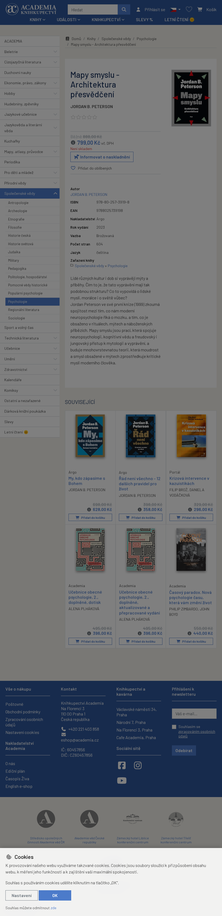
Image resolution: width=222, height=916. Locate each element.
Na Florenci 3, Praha (134, 729)
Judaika (14, 252)
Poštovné (14, 704)
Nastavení (22, 895)
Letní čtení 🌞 (180, 19)
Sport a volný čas (19, 327)
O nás (10, 763)
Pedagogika (17, 268)
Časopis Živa (17, 778)
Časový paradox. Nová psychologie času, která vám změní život (190, 597)
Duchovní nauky (17, 72)
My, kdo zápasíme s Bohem (86, 480)
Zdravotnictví (15, 369)
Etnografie (16, 219)
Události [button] (66, 19)
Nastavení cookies (22, 732)
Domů (76, 38)
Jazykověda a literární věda (23, 127)
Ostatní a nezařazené (22, 400)
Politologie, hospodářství (27, 277)
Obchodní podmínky (22, 711)
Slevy (9, 421)
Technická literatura (21, 338)
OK (55, 895)
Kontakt (69, 688)
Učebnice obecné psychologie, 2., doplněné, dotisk (85, 597)
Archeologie (17, 211)
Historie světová (20, 244)
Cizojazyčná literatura (22, 62)
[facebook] (121, 765)
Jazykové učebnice (20, 114)
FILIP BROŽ (178, 489)
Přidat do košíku (93, 517)
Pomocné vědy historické (27, 285)
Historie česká (19, 235)
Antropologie (18, 202)
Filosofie (15, 227)
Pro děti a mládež (18, 172)
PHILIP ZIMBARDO (183, 609)
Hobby (9, 93)
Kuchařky (12, 141)
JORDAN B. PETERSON (91, 106)
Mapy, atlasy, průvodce (23, 151)
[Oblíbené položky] (189, 9)
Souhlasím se (196, 731)
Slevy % (144, 19)
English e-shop (18, 786)
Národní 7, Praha (131, 722)
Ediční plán (15, 770)
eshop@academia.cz (80, 739)
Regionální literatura (23, 310)
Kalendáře (13, 379)
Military (13, 260)
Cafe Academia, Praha (136, 737)
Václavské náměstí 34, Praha (136, 712)
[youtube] (121, 780)
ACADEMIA (13, 41)
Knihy (91, 38)
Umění (9, 359)
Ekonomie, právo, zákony (25, 82)
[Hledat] (124, 9)
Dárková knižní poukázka (25, 411)
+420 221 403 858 (83, 728)
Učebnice (12, 348)
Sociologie (16, 318)
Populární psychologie (25, 293)
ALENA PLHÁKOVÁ (83, 608)
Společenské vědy (19, 193)
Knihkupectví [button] (106, 19)
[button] (175, 9)
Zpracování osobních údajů (24, 722)
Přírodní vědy (15, 183)
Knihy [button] (35, 19)
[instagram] (137, 765)
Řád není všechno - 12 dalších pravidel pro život (140, 483)
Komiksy (11, 390)
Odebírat (183, 750)
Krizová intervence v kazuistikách (189, 480)
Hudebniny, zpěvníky (21, 104)
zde (53, 907)
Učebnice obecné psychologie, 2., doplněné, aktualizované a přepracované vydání (139, 602)
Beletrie (11, 51)
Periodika (12, 162)
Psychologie (17, 301)
